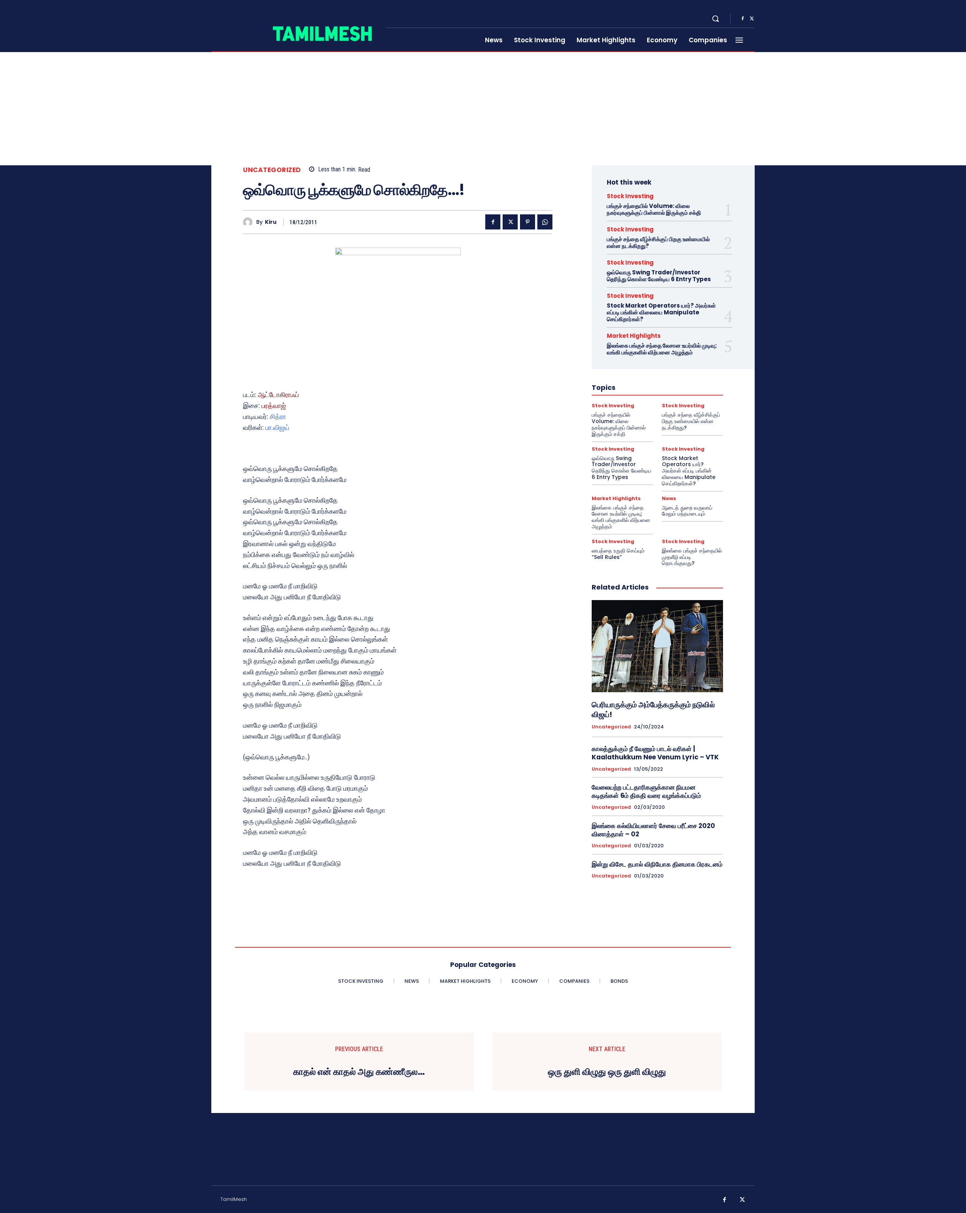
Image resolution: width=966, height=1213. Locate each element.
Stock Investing (630, 196)
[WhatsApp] (544, 221)
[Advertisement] (483, 109)
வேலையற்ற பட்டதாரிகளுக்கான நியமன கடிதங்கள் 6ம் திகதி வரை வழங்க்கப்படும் (646, 791)
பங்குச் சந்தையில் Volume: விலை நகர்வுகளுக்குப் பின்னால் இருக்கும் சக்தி (654, 209)
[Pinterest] (527, 221)
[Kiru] (249, 222)
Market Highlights (634, 336)
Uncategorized (272, 170)
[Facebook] (742, 18)
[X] (751, 18)
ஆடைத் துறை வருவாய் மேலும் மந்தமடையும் (687, 511)
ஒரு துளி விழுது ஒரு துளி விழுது (607, 1072)
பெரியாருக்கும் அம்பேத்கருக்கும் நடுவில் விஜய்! (653, 709)
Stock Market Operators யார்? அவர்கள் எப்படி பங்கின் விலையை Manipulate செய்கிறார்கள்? (661, 312)
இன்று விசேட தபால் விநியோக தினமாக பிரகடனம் (657, 864)
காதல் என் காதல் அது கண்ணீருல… (359, 1072)
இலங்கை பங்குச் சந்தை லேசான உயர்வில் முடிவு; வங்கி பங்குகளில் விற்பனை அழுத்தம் (662, 349)
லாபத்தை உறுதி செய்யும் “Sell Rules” (618, 554)
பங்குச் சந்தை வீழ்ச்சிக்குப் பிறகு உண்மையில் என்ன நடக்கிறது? (658, 242)
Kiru (271, 222)
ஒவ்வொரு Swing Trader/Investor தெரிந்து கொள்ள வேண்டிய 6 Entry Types (659, 275)
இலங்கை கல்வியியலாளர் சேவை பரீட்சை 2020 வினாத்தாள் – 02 (653, 830)
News (669, 498)
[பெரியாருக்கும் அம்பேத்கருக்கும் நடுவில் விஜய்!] (657, 646)
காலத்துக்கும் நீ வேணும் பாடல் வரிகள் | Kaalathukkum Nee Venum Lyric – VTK (655, 753)
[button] (715, 18)
